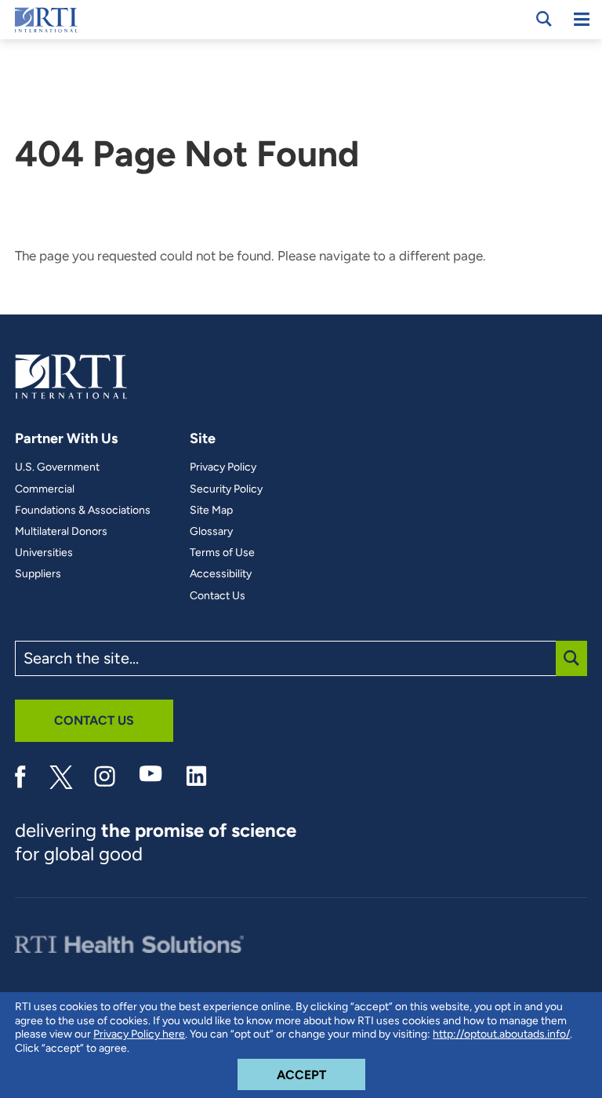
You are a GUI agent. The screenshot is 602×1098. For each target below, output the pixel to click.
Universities (44, 552)
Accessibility (221, 574)
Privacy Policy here (139, 1034)
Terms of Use (222, 552)
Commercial (44, 489)
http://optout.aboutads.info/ (501, 1034)
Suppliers (38, 574)
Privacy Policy (223, 467)
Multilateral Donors (61, 531)
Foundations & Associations (82, 510)
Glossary (211, 531)
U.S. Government (57, 467)
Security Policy (226, 489)
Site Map (211, 510)
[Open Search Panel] (544, 19)
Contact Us (217, 596)
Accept (321, 1074)
